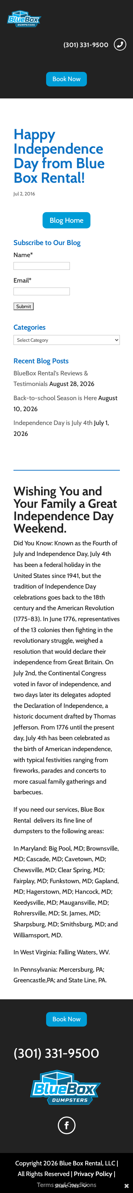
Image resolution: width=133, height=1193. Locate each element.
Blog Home (66, 220)
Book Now (66, 79)
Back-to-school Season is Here (55, 398)
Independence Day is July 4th (53, 423)
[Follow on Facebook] (67, 1125)
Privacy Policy (93, 1174)
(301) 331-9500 (86, 45)
